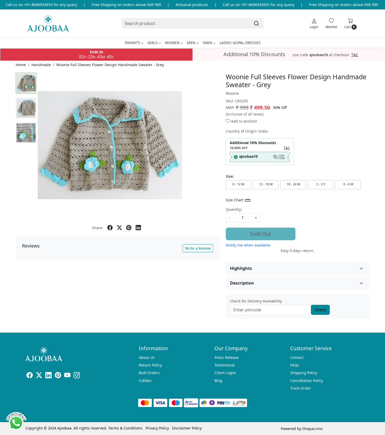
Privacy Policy (157, 428)
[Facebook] (29, 376)
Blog (218, 380)
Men (191, 42)
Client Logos (225, 372)
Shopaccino (312, 428)
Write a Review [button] (198, 248)
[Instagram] (77, 376)
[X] (39, 376)
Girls (152, 42)
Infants (132, 42)
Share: (97, 227)
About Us (147, 357)
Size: (230, 176)
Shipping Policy (303, 372)
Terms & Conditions (125, 428)
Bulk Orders (149, 372)
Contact (297, 357)
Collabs (145, 380)
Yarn (207, 42)
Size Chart (235, 199)
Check (320, 310)
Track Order (300, 388)
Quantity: (234, 209)
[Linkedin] (48, 376)
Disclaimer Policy (187, 428)
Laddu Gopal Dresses (240, 42)
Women (172, 42)
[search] (256, 23)
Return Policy (150, 365)
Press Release (226, 357)
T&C (354, 55)
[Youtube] (67, 376)
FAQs (294, 365)
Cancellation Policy (306, 380)
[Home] (48, 23)
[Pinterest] (58, 376)
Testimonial (224, 365)
